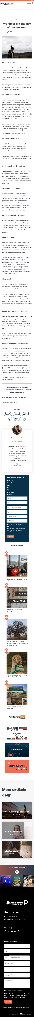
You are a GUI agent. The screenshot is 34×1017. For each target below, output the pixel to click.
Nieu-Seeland (12, 483)
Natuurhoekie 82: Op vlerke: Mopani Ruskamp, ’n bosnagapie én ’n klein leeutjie (17, 643)
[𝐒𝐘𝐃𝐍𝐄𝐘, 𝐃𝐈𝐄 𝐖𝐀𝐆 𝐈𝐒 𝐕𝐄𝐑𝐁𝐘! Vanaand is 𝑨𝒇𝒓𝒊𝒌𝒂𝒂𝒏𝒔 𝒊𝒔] (17, 881)
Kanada (10, 490)
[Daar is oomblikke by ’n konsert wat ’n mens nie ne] (5, 881)
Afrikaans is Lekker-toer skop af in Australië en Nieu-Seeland (17, 676)
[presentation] (17, 566)
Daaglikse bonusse (13, 831)
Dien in (10, 536)
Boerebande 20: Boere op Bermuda (15, 708)
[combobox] (9, 507)
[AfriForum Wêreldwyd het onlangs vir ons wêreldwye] (28, 881)
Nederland (11, 492)
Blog (17, 20)
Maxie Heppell (17, 441)
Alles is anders (11, 851)
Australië (10, 480)
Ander (10, 494)
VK (9, 487)
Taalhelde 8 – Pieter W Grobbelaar (14, 610)
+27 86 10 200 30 (12, 917)
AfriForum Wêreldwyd (10, 403)
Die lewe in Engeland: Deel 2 (16, 812)
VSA (9, 485)
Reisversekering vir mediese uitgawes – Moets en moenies (17, 579)
